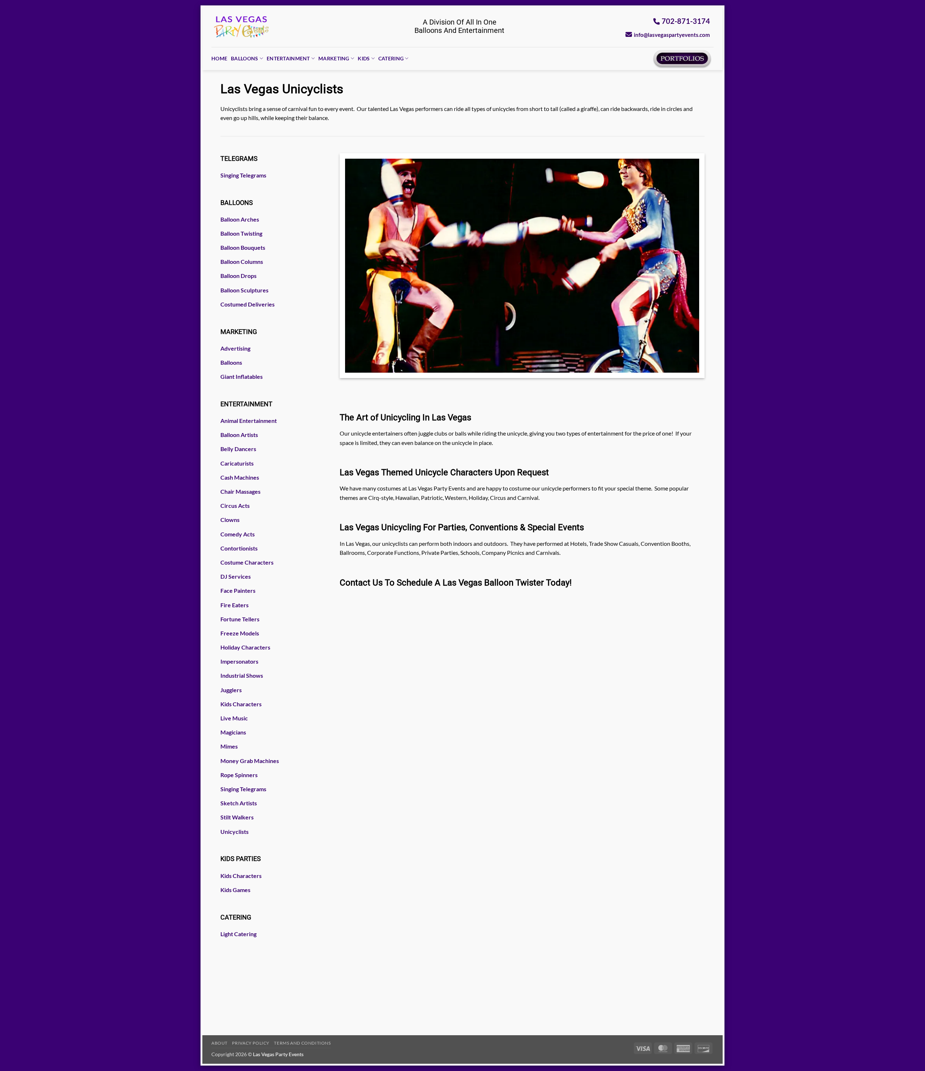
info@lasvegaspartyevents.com (672, 34)
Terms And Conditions (302, 1043)
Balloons (244, 58)
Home (219, 58)
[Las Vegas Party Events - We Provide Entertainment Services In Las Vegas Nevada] (241, 27)
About (219, 1043)
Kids (364, 58)
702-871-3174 (686, 21)
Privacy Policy (251, 1043)
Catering (391, 58)
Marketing (333, 58)
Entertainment (288, 58)
